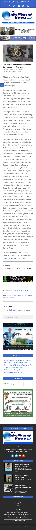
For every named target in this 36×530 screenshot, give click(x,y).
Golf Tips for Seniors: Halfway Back (15, 363)
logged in (14, 310)
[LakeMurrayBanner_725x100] (18, 37)
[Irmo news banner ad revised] (18, 277)
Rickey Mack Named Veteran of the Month (17, 360)
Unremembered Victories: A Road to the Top (18, 365)
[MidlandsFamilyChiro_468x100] (18, 28)
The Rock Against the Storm (13, 367)
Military (23, 492)
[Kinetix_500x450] (18, 324)
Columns (18, 492)
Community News (20, 470)
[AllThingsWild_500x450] (18, 390)
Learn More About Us (18, 520)
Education (21, 69)
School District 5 (15, 71)
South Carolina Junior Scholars (14, 258)
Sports (17, 481)
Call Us (18, 509)
